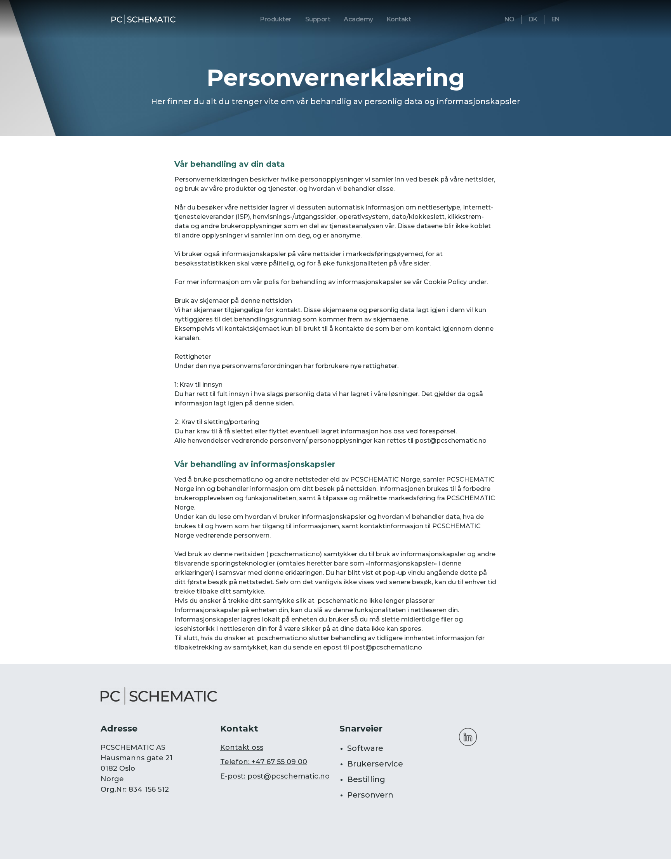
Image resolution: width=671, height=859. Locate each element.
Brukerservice (375, 763)
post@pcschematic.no (451, 440)
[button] (276, 19)
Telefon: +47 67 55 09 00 (263, 762)
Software (365, 748)
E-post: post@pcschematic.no (275, 776)
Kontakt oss (241, 747)
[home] (143, 19)
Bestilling (366, 779)
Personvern (370, 795)
